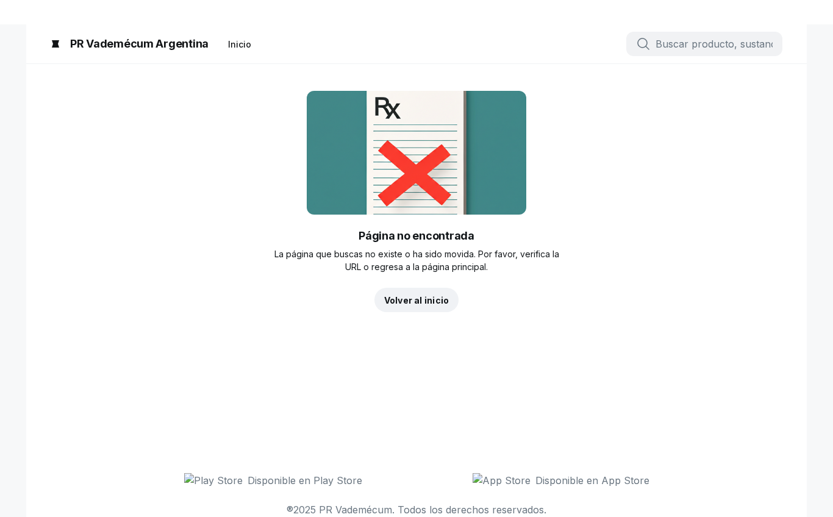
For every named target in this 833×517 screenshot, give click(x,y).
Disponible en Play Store (305, 480)
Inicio (239, 44)
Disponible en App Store (592, 480)
